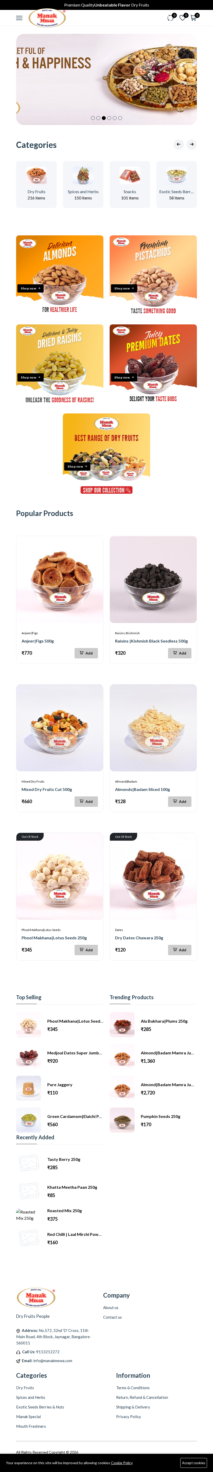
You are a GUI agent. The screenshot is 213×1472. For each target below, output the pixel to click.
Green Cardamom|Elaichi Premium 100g (85, 1116)
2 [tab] (98, 118)
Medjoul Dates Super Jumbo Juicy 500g (84, 1052)
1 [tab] (93, 118)
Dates (119, 930)
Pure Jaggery (59, 1084)
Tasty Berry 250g (63, 1159)
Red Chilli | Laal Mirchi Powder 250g (81, 1234)
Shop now (28, 288)
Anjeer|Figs (30, 633)
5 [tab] (115, 118)
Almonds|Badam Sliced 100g (142, 789)
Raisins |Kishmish (127, 633)
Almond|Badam (126, 781)
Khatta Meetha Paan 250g (72, 1187)
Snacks (130, 191)
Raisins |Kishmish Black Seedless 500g (151, 640)
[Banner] (59, 321)
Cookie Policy (122, 1463)
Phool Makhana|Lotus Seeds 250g (54, 937)
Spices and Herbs (83, 191)
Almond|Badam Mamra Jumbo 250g (175, 1052)
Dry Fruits (36, 191)
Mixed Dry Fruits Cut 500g (47, 789)
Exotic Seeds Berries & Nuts (184, 191)
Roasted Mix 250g (64, 1210)
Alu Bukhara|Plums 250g (164, 1020)
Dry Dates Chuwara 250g (139, 937)
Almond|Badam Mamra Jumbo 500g (175, 1084)
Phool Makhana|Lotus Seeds (41, 930)
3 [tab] (104, 118)
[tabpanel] (106, 79)
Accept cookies (193, 1463)
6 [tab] (120, 118)
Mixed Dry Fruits (33, 781)
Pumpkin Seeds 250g (160, 1116)
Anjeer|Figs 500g (38, 640)
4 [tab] (109, 118)
